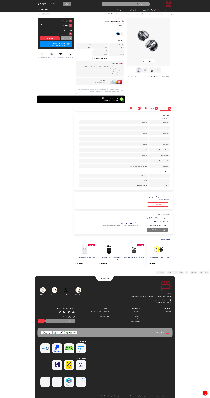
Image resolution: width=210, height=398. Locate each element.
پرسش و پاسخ (150, 108)
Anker (120, 25)
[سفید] (122, 34)
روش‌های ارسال (137, 314)
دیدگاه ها (134, 108)
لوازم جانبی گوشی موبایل (160, 14)
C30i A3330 (194, 272)
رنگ (123, 30)
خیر (151, 76)
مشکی (175, 272)
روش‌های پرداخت (136, 311)
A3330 (206, 272)
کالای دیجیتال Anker (115, 19)
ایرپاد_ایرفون (129, 14)
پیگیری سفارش (142, 10)
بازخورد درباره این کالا (133, 76)
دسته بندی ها (166, 10)
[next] (39, 252)
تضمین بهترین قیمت (135, 321)
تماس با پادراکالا (121, 10)
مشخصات (164, 108)
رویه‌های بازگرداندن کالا (104, 314)
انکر (187, 272)
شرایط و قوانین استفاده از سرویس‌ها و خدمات (99, 311)
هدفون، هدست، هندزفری (146, 14)
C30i (201, 272)
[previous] (170, 252)
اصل (146, 128)
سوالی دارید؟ (154, 10)
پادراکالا (170, 14)
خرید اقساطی (137, 319)
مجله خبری (132, 10)
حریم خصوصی (106, 319)
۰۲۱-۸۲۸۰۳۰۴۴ (161, 296)
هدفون (169, 272)
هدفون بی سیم (160, 272)
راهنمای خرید (137, 316)
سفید (181, 272)
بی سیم (136, 14)
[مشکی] (118, 34)
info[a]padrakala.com (160, 302)
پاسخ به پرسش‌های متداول (103, 316)
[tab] (165, 108)
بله (154, 76)
